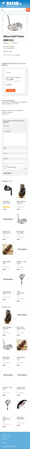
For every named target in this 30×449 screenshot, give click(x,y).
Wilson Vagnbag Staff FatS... (21, 202)
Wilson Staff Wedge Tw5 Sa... (7, 232)
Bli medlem (5, 438)
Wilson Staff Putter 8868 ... (20, 232)
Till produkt (11, 90)
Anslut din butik (6, 434)
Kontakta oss (5, 436)
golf (7, 103)
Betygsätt (6, 43)
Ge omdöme (17, 55)
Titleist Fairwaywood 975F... (20, 293)
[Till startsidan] (12, 1)
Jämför (14, 43)
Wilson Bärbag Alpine (7, 262)
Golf (8, 114)
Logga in (4, 442)
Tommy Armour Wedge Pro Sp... (7, 292)
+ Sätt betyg (16, 81)
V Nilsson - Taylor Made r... (21, 262)
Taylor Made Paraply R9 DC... (21, 418)
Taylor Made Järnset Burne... (7, 202)
